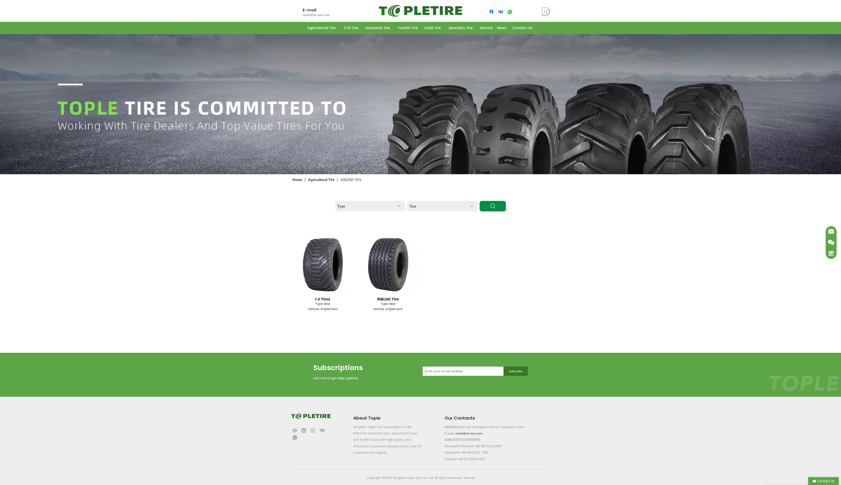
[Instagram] (312, 430)
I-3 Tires (322, 299)
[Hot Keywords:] (546, 11)
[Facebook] (491, 12)
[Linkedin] (303, 430)
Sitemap (469, 478)
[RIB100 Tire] (388, 264)
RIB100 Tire (388, 299)
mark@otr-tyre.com (316, 15)
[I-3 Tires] (323, 264)
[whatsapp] (509, 12)
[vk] (500, 12)
